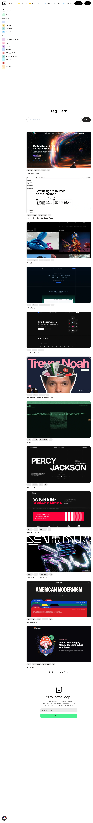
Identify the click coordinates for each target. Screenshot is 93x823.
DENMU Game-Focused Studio (36, 577)
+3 (45, 484)
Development (43, 439)
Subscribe (58, 716)
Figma (8, 43)
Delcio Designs (31, 308)
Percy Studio (30, 487)
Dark (43, 170)
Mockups (8, 60)
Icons (34, 350)
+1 (49, 215)
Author (29, 395)
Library (41, 350)
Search (8, 15)
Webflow (8, 49)
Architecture (31, 619)
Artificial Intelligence (12, 40)
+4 (48, 170)
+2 (52, 260)
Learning (8, 66)
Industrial (9, 28)
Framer (8, 46)
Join (87, 3)
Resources (5, 36)
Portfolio (8, 25)
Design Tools (42, 215)
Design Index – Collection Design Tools (39, 218)
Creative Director (32, 260)
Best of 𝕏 (8, 32)
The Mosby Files (32, 622)
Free (41, 484)
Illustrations (46, 664)
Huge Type (43, 529)
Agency (8, 22)
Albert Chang (31, 263)
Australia (37, 170)
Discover (8, 10)
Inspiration (9, 63)
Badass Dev (30, 667)
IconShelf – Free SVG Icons (35, 353)
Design (47, 260)
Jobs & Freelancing (12, 56)
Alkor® (28, 442)
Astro (29, 215)
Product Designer (44, 305)
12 (58, 672)
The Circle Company (33, 532)
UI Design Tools (10, 53)
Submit (78, 3)
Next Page (65, 672)
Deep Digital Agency (33, 173)
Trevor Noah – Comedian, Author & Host (39, 398)
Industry (45, 619)
